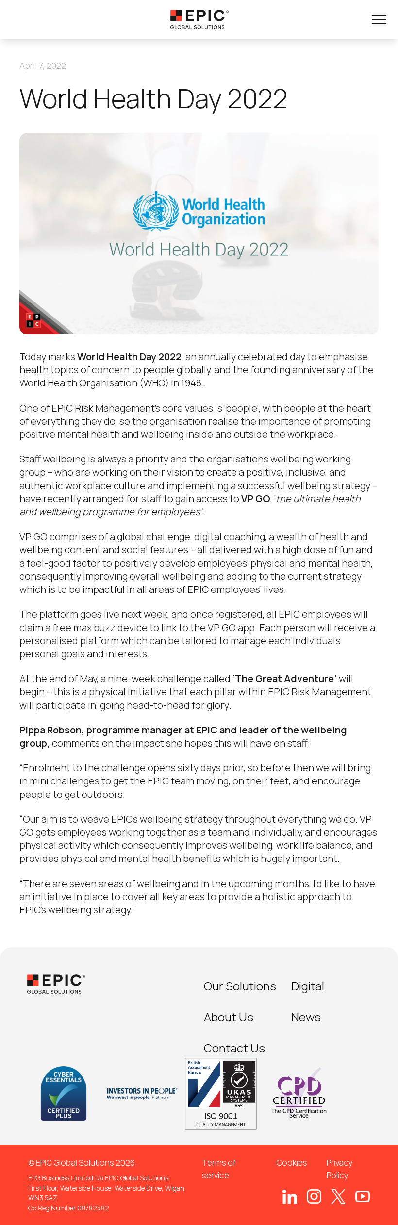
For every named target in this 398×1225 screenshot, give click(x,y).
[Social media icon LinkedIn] (289, 1197)
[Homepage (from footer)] (56, 984)
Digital (307, 986)
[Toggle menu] (379, 19)
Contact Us (234, 1048)
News (306, 1017)
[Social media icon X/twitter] (338, 1196)
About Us (228, 1017)
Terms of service (219, 1169)
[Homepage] (199, 19)
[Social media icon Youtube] (362, 1196)
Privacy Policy (340, 1169)
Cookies (291, 1162)
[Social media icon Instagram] (314, 1196)
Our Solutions (240, 986)
